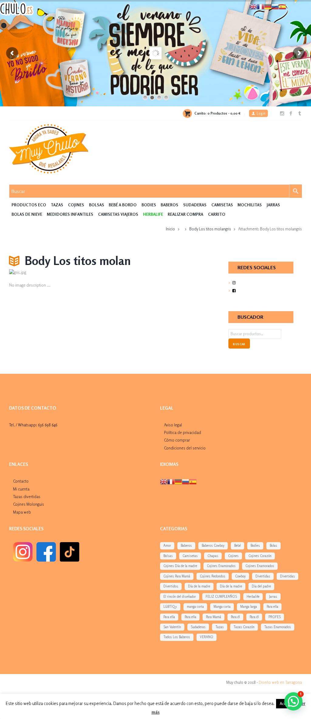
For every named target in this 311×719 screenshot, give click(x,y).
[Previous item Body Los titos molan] (59, 272)
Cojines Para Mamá (176, 576)
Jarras (273, 204)
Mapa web (22, 512)
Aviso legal (173, 424)
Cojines (76, 204)
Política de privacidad (182, 432)
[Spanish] (193, 481)
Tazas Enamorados (277, 627)
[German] (178, 481)
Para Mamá (213, 617)
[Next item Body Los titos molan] (160, 272)
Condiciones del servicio (185, 448)
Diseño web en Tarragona (280, 682)
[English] (163, 481)
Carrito (216, 214)
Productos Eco (29, 204)
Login (261, 113)
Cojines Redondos (212, 576)
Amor (167, 545)
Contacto (21, 481)
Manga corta (222, 606)
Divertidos (170, 586)
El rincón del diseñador (179, 596)
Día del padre (261, 586)
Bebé (237, 545)
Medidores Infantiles (70, 214)
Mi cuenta (21, 489)
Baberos (169, 204)
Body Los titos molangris (210, 228)
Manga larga (248, 606)
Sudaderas (195, 204)
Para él (235, 617)
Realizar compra (185, 214)
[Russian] (185, 481)
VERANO (206, 637)
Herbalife (253, 596)
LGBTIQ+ (170, 606)
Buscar (239, 344)
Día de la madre (199, 586)
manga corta (195, 606)
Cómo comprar (177, 440)
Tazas (57, 204)
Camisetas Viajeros (118, 214)
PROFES (274, 617)
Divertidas (262, 576)
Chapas (212, 556)
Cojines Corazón (260, 556)
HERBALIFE (153, 214)
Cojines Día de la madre (180, 566)
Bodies (149, 204)
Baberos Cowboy (213, 545)
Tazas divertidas (26, 496)
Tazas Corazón (244, 627)
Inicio (170, 228)
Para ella (272, 606)
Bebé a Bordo (123, 204)
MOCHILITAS (250, 204)
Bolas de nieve (27, 214)
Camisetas (222, 204)
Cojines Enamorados (221, 566)
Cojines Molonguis (28, 504)
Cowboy (240, 576)
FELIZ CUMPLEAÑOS (221, 596)
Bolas (273, 545)
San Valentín (172, 627)
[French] (171, 481)
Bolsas (96, 204)
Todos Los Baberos (176, 637)
